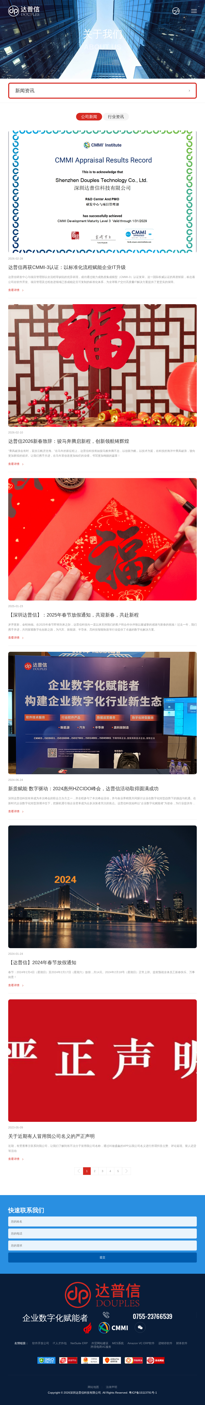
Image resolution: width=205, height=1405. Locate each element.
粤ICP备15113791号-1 (143, 1392)
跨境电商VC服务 (101, 1346)
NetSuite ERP (79, 1343)
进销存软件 (165, 1343)
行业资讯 (116, 116)
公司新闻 (89, 116)
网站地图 (93, 1387)
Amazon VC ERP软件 (141, 1343)
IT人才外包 (60, 1343)
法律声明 (111, 1387)
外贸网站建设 (99, 1343)
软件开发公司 (40, 1343)
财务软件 (181, 1343)
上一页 (78, 1171)
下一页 (126, 1171)
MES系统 (118, 1343)
